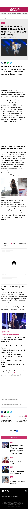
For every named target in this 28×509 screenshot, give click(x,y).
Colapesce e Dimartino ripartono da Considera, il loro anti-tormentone (21, 421)
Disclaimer (15, 496)
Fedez (9, 13)
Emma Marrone (16, 13)
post (10, 243)
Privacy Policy (4, 498)
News (5, 17)
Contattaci (9, 496)
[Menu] (2, 9)
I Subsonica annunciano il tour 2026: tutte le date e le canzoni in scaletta (17, 471)
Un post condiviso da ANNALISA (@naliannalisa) (14, 282)
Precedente (6, 416)
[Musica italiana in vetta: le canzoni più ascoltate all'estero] (5, 461)
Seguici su (13, 430)
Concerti (24, 13)
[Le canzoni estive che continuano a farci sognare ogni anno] (5, 480)
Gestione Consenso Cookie (7, 500)
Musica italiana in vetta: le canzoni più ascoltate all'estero (17, 461)
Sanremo (3, 13)
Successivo (22, 416)
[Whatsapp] (8, 63)
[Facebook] (2, 63)
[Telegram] (11, 63)
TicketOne (17, 373)
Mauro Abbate (4, 37)
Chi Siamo (3, 496)
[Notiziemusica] (14, 9)
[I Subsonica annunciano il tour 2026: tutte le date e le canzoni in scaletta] (5, 470)
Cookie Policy (12, 498)
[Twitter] (5, 63)
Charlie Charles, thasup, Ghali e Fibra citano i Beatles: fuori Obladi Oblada (6, 421)
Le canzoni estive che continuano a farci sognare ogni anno (17, 481)
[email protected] (5, 503)
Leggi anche (14, 437)
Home (2, 17)
